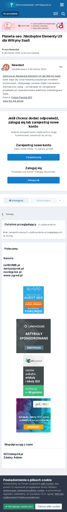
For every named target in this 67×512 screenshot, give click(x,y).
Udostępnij (17, 200)
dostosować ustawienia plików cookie (23, 490)
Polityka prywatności (29, 497)
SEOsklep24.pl (13, 454)
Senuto (8, 258)
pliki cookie (47, 483)
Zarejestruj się (33, 157)
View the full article (13, 101)
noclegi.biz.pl (12, 272)
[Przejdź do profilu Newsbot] (6, 67)
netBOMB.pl (11, 265)
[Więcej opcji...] (60, 67)
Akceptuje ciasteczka (20, 506)
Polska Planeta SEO (21, 97)
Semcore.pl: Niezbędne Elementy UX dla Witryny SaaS (31, 76)
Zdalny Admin (12, 457)
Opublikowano (29, 69)
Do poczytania (31, 52)
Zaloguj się (33, 180)
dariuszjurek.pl (13, 268)
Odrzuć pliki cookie (48, 506)
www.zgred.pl (13, 275)
